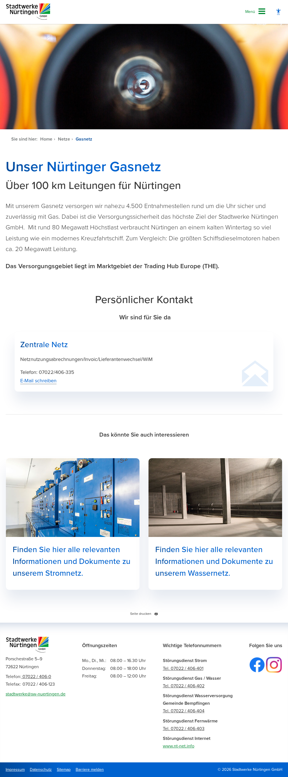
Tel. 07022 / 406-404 (183, 711)
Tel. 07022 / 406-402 (183, 686)
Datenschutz (41, 769)
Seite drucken (140, 614)
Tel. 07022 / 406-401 (183, 668)
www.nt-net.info (178, 746)
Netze (64, 139)
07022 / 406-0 (28, 676)
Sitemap (64, 769)
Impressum (15, 769)
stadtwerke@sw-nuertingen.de (36, 694)
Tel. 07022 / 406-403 (183, 728)
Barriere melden (90, 769)
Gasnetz (84, 139)
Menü (250, 11)
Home (46, 139)
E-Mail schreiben (38, 381)
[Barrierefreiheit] (278, 11)
